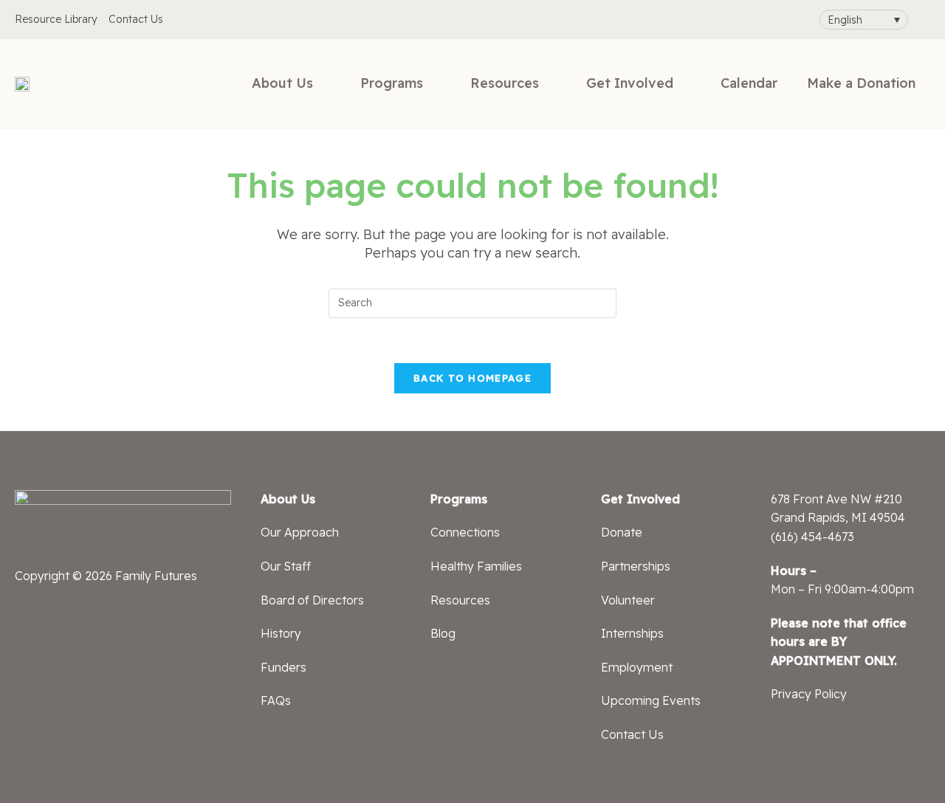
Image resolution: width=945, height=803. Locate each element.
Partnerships (635, 566)
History (281, 633)
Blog (443, 633)
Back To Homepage (472, 378)
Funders (283, 667)
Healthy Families (476, 566)
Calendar (749, 83)
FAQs (276, 700)
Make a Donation (861, 83)
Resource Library (56, 19)
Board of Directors (312, 600)
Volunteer (628, 600)
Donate (621, 532)
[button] (863, 20)
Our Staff (286, 566)
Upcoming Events (651, 700)
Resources (504, 83)
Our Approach (300, 532)
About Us (282, 83)
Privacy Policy (809, 693)
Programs (391, 83)
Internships (632, 633)
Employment (637, 667)
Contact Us (136, 19)
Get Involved (629, 83)
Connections (465, 532)
